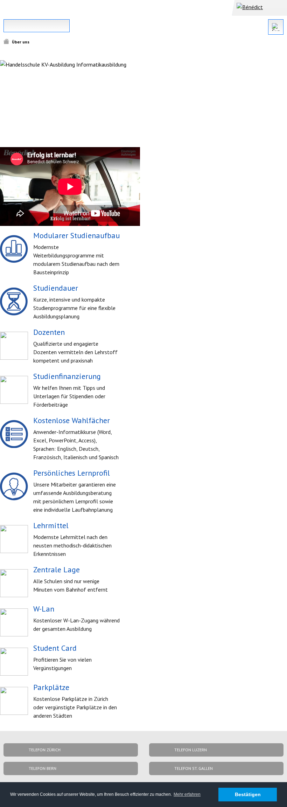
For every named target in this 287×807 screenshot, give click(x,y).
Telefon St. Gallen (193, 768)
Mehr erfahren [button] (187, 794)
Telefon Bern (42, 768)
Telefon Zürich (45, 749)
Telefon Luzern (190, 749)
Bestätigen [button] (248, 794)
